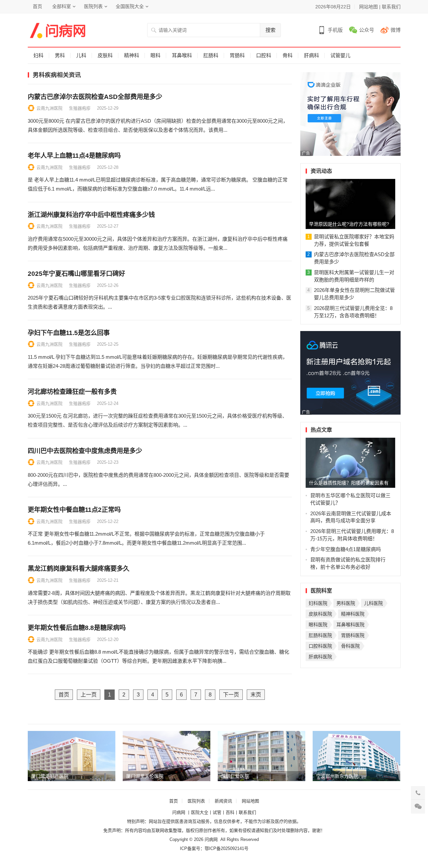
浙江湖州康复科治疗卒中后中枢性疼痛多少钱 (91, 214)
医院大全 (199, 812)
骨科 (288, 55)
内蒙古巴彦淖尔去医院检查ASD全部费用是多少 (95, 96)
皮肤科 (105, 55)
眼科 (155, 55)
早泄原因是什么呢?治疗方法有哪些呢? (349, 224)
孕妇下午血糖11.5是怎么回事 (69, 332)
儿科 (81, 55)
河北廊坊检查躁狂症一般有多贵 (72, 391)
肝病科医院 (320, 656)
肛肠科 (210, 55)
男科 (60, 55)
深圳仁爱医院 (235, 776)
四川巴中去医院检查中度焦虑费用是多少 (85, 450)
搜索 (270, 30)
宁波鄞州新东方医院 (337, 776)
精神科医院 (352, 614)
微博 (396, 30)
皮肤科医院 (320, 614)
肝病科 (311, 55)
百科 (230, 812)
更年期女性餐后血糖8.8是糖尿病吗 (77, 627)
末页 (255, 694)
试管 (217, 812)
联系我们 (391, 6)
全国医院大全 (130, 6)
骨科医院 (350, 646)
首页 (37, 6)
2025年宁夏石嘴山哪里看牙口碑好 (76, 273)
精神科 (131, 55)
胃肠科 (237, 55)
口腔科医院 (320, 646)
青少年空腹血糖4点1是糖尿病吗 (345, 549)
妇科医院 (318, 603)
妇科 (38, 55)
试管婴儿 (340, 55)
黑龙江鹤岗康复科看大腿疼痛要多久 (78, 568)
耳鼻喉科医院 (350, 624)
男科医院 (345, 603)
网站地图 (368, 6)
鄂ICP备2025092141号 (226, 848)
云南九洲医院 (49, 108)
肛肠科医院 (320, 635)
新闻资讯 (223, 800)
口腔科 (263, 55)
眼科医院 (318, 624)
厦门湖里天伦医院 (145, 776)
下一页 (231, 694)
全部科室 (61, 6)
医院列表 (93, 6)
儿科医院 (373, 603)
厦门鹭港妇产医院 (50, 776)
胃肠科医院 (352, 635)
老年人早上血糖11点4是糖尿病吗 (74, 155)
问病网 (179, 812)
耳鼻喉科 (182, 55)
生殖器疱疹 (80, 108)
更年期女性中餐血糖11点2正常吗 (74, 509)
